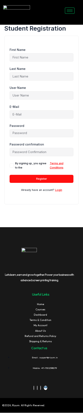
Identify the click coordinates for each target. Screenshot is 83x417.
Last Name (18, 69)
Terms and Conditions (56, 165)
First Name (18, 50)
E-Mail (14, 107)
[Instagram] (40, 388)
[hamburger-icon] (69, 11)
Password (17, 126)
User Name (18, 88)
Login (58, 190)
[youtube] (45, 388)
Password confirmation (27, 144)
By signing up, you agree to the (39, 165)
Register (41, 178)
